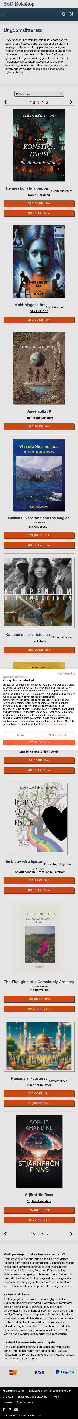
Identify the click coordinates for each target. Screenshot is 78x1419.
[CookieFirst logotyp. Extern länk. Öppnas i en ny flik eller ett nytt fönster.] (15, 677)
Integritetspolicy (66, 673)
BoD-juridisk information (53, 724)
